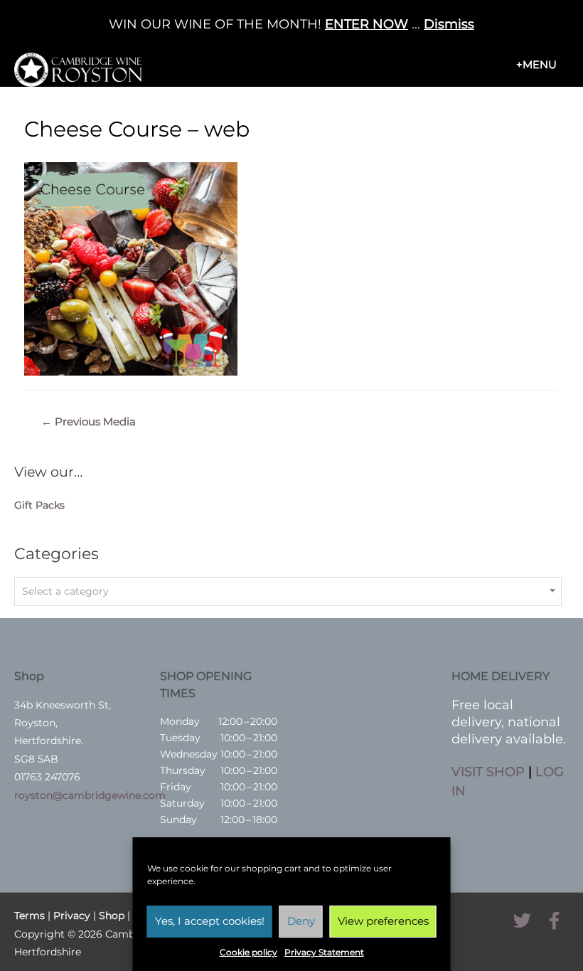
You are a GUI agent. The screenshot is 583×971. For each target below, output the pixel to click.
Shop (111, 915)
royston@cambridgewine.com (90, 795)
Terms (29, 915)
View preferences (383, 921)
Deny (301, 921)
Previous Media (88, 421)
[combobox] (288, 591)
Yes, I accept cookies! (209, 921)
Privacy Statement (324, 952)
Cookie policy (248, 952)
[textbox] (288, 591)
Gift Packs (39, 505)
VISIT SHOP (488, 771)
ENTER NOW (366, 24)
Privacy (71, 915)
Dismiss (449, 24)
